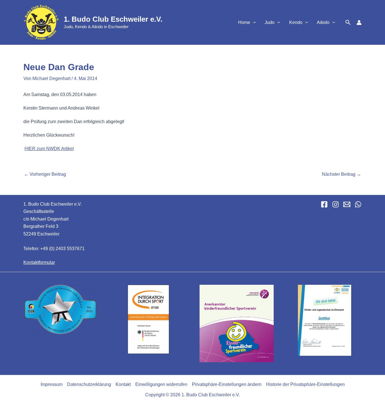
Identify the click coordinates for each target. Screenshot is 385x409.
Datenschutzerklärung (89, 384)
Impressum (52, 384)
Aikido (323, 22)
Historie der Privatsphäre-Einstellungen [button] (305, 384)
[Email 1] (346, 204)
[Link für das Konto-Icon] (359, 22)
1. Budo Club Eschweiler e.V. (113, 19)
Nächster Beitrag (341, 174)
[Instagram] (335, 204)
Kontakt (123, 384)
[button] (253, 22)
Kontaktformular (39, 262)
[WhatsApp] (358, 204)
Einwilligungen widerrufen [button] (161, 384)
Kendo (295, 22)
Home (244, 22)
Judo (270, 22)
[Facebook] (324, 204)
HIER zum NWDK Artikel (49, 148)
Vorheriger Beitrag (45, 174)
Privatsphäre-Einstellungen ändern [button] (227, 384)
